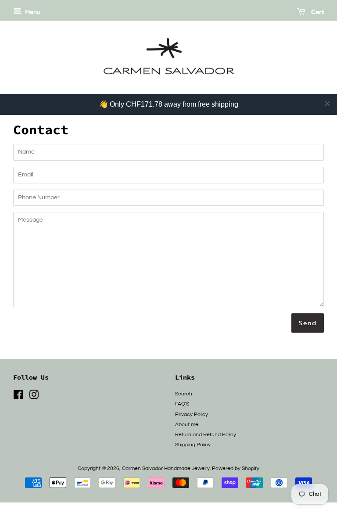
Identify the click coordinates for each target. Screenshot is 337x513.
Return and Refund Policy (205, 434)
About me (186, 424)
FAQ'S (182, 403)
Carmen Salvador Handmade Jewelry (166, 468)
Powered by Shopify (235, 468)
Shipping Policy (193, 444)
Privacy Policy (191, 414)
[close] (327, 103)
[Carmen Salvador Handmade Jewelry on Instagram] (34, 396)
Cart (316, 12)
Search (183, 393)
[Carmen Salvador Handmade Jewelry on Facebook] (18, 396)
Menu (32, 12)
